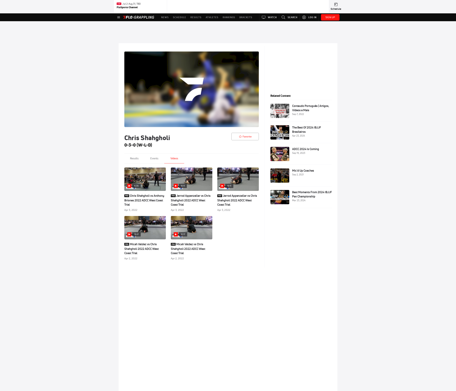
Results (134, 158)
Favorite (247, 136)
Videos (174, 158)
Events (154, 158)
